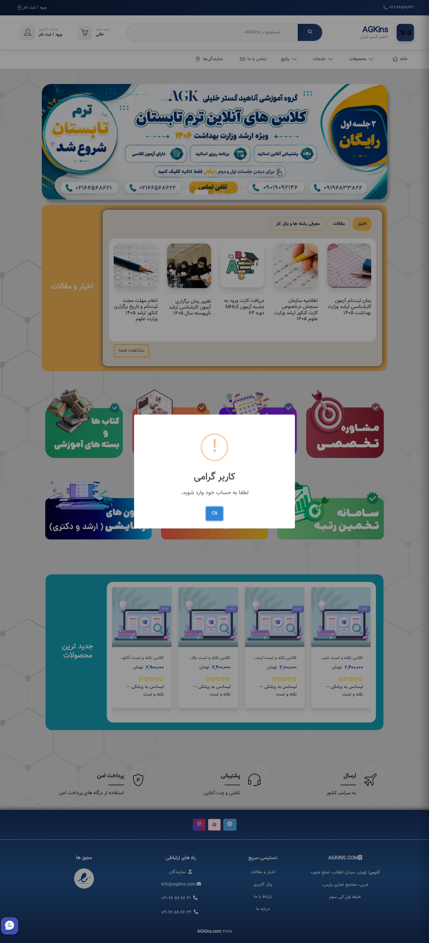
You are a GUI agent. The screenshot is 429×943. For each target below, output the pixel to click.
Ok (215, 513)
